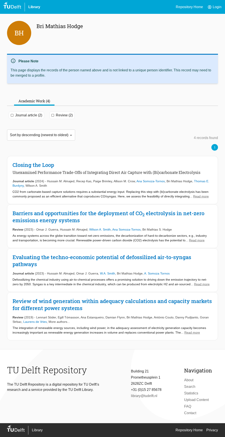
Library (34, 7)
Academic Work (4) (34, 101)
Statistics (191, 393)
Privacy (212, 430)
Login (214, 7)
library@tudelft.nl (144, 396)
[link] (112, 180)
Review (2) (64, 115)
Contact (190, 413)
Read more (201, 196)
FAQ (187, 406)
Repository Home (189, 7)
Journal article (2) (28, 115)
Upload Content (196, 400)
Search (189, 386)
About (188, 380)
